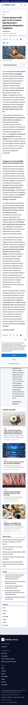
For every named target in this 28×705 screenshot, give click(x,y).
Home (3, 11)
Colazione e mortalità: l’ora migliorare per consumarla (12, 524)
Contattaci (4, 656)
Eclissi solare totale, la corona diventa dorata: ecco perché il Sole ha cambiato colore (13, 564)
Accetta (14, 355)
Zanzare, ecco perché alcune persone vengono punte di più (15, 582)
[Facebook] (13, 39)
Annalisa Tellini (6, 31)
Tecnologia (5, 616)
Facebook (4, 646)
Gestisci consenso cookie (8, 661)
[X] (17, 39)
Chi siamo (4, 653)
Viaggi (4, 619)
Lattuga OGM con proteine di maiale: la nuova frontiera (15, 598)
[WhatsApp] (20, 39)
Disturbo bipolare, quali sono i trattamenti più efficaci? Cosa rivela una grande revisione (14, 592)
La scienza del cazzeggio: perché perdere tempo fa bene (13, 587)
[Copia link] (7, 42)
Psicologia (5, 625)
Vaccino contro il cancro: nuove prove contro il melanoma (14, 462)
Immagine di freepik (7, 60)
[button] (26, 340)
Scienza (4, 611)
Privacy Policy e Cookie (7, 659)
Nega (14, 359)
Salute (4, 613)
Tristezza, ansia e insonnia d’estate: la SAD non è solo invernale (12, 493)
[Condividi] (10, 39)
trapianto (19, 74)
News (3, 14)
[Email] (3, 42)
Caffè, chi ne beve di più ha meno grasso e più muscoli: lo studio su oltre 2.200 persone (13, 431)
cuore (4, 129)
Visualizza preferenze (14, 363)
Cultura (4, 622)
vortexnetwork (13, 702)
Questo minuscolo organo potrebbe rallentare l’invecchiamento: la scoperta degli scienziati (14, 577)
